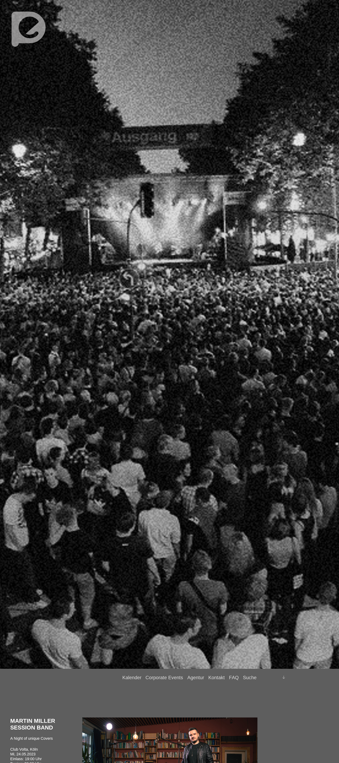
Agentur (195, 677)
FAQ (234, 677)
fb (269, 677)
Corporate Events (164, 677)
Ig (274, 677)
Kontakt (216, 677)
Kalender (131, 677)
